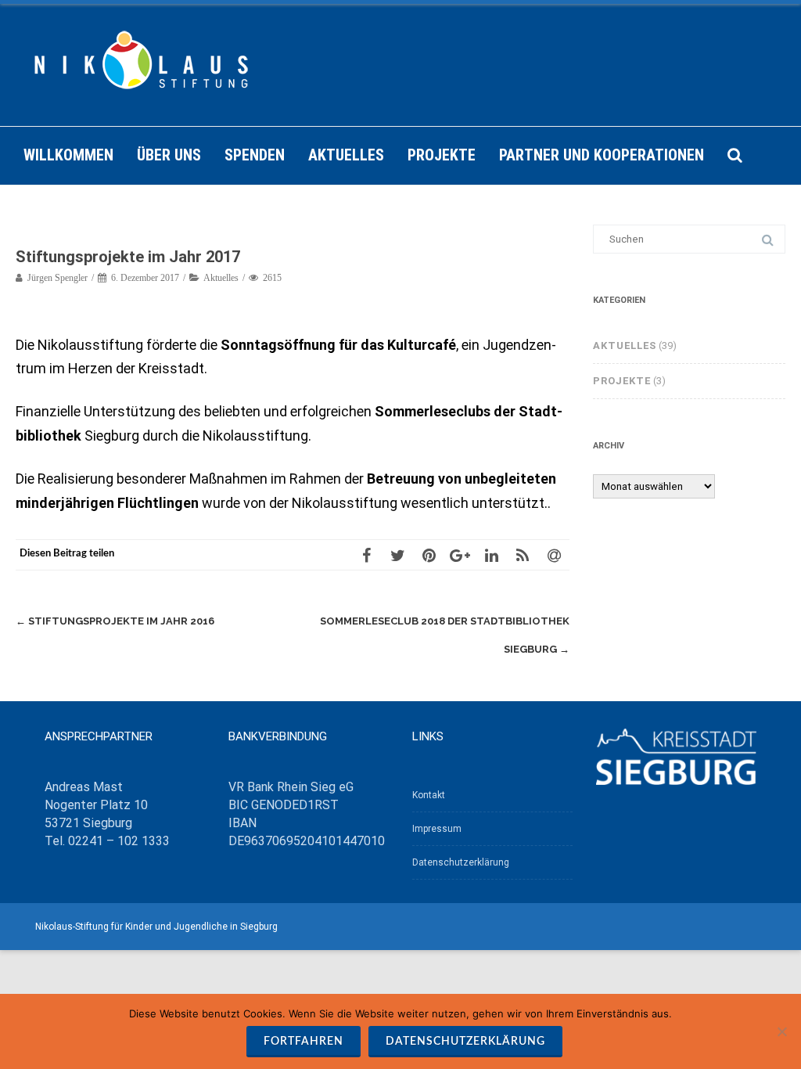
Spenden (254, 155)
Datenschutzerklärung (460, 862)
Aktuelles (346, 155)
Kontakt (428, 795)
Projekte (442, 155)
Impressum (437, 828)
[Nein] (781, 1031)
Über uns (169, 155)
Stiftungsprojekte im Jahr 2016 (115, 621)
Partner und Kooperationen (601, 155)
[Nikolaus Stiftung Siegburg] (400, 65)
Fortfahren (303, 1041)
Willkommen (68, 155)
